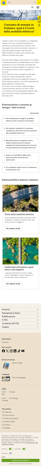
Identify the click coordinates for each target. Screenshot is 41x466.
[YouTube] (22, 350)
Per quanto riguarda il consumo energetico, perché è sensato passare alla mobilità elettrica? (21, 130)
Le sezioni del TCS (10, 323)
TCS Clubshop (7, 412)
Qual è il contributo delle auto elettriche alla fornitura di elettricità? (18, 157)
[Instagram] (11, 350)
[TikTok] (19, 350)
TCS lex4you (6, 425)
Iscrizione (5, 342)
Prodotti (6, 309)
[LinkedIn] (15, 350)
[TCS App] (4, 392)
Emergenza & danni (39, 2)
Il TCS (4, 320)
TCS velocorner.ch (8, 415)
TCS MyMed (6, 428)
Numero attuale (17, 363)
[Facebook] (3, 350)
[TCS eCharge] (5, 398)
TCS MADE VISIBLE (8, 422)
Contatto (35, 2)
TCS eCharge (13, 398)
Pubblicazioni (8, 316)
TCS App (12, 392)
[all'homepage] (3, 2)
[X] (7, 350)
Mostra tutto (34, 113)
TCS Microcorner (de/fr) (10, 418)
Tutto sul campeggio (19, 377)
